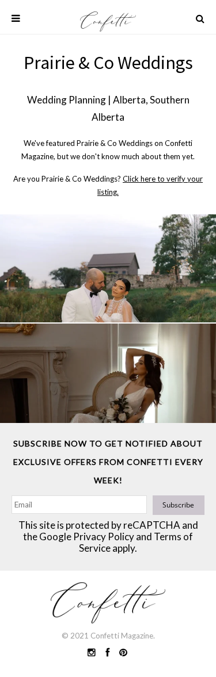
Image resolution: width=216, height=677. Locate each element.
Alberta (129, 100)
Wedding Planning (66, 100)
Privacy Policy (103, 536)
